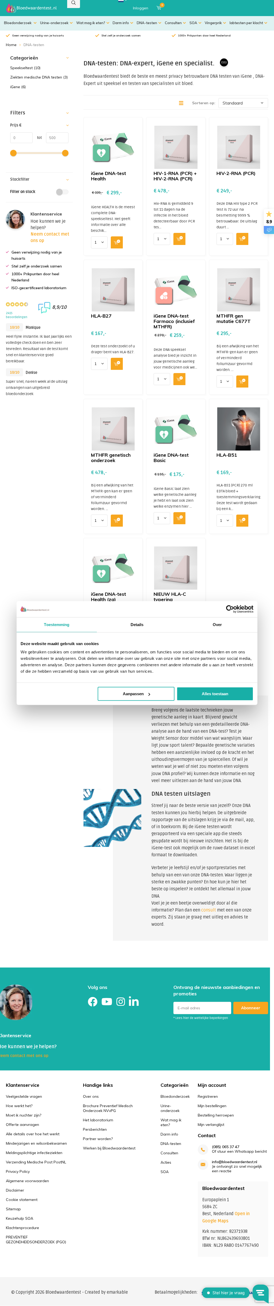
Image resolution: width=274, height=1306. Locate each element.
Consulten (173, 23)
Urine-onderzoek (54, 23)
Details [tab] (137, 624)
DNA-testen (147, 23)
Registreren (208, 1096)
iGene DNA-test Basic (171, 457)
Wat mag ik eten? (90, 23)
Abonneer (250, 1007)
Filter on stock (22, 191)
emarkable (117, 1292)
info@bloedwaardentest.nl (234, 1162)
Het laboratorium (98, 1120)
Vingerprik (213, 23)
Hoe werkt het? (19, 1105)
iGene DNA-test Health (108, 176)
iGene (18, 86)
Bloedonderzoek (18, 23)
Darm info (121, 23)
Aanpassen (133, 693)
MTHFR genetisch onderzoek (111, 457)
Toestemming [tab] (56, 624)
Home (11, 44)
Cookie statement (21, 1199)
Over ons (91, 1096)
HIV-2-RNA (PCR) (236, 173)
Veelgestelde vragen (24, 1096)
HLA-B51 (226, 455)
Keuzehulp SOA (19, 1218)
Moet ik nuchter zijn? (23, 1115)
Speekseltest (25, 67)
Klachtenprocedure (22, 1227)
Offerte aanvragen (22, 1124)
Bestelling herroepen (216, 1115)
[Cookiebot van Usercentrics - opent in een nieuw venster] (230, 609)
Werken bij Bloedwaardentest (109, 1148)
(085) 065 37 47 (225, 1147)
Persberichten (95, 1129)
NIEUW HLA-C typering (170, 596)
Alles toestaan (215, 693)
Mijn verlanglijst (211, 1124)
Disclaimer (15, 1190)
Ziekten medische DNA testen (39, 77)
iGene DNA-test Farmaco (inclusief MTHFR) (174, 321)
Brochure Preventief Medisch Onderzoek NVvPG (108, 1108)
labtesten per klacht (246, 23)
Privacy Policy (18, 1171)
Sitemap (13, 1209)
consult (208, 910)
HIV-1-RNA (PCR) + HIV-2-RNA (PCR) (175, 176)
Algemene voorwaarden (27, 1180)
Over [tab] (217, 624)
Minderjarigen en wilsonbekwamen (36, 1143)
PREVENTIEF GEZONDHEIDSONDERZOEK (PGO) (36, 1239)
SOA (193, 23)
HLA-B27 (101, 316)
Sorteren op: (203, 103)
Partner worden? (98, 1138)
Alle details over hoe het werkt (32, 1134)
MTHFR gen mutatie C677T (233, 318)
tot (37, 137)
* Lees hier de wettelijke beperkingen (200, 1018)
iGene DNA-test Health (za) (108, 596)
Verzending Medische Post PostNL (36, 1162)
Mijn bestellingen (212, 1105)
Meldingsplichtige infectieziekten (34, 1152)
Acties (166, 1162)
